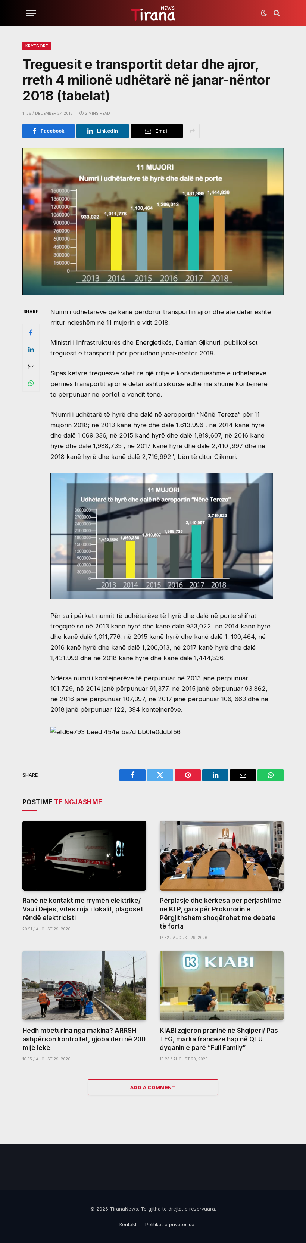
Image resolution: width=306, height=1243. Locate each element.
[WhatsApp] (31, 383)
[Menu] (31, 13)
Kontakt (128, 1224)
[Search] (276, 13)
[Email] (31, 366)
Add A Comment (153, 1087)
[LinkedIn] (31, 349)
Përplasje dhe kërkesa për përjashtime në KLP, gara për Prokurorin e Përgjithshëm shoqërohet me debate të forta (220, 913)
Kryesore (37, 46)
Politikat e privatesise (169, 1224)
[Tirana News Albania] (153, 13)
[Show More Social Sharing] (192, 131)
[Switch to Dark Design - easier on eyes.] (264, 13)
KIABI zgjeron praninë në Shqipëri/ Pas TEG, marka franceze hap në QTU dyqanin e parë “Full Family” (219, 1039)
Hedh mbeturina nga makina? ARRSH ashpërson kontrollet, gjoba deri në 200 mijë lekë (84, 1039)
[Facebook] (31, 332)
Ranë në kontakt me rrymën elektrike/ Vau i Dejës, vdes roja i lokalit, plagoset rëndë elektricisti (82, 909)
